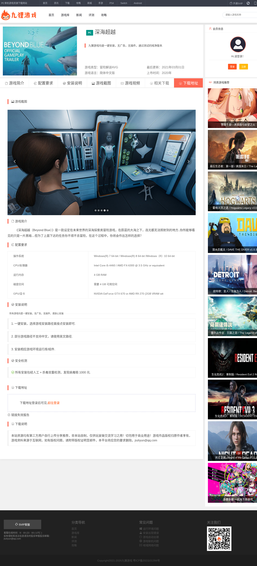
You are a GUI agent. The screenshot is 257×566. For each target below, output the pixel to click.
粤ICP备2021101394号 (146, 560)
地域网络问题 (150, 545)
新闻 (79, 15)
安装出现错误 (150, 532)
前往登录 (54, 403)
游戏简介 (16, 83)
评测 (91, 15)
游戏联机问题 (150, 541)
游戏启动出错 (150, 537)
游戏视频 (132, 83)
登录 (232, 67)
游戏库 (65, 15)
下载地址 (190, 83)
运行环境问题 (150, 528)
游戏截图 (103, 83)
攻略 (78, 3)
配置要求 (45, 83)
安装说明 (74, 83)
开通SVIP (238, 3)
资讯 (56, 3)
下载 (67, 3)
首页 (45, 3)
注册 (243, 67)
